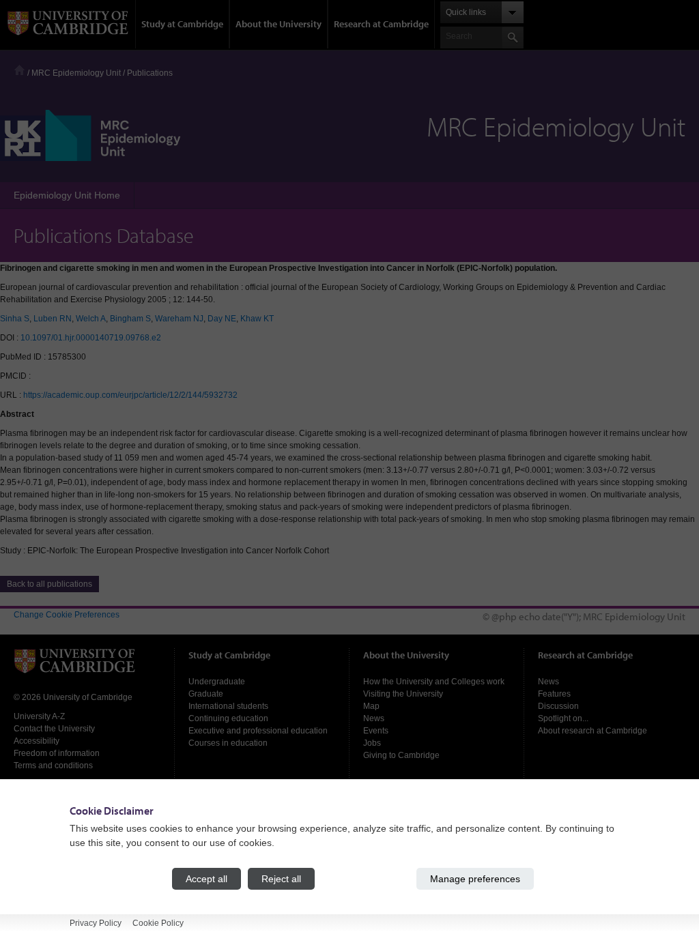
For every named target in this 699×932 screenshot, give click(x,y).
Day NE (222, 318)
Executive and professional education (258, 731)
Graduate (205, 694)
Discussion (558, 706)
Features (554, 694)
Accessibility (36, 741)
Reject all (281, 878)
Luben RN (52, 318)
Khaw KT (257, 318)
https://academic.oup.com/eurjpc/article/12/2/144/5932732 (130, 395)
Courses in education (228, 743)
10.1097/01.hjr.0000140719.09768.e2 (90, 338)
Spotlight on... (563, 718)
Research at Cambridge (381, 24)
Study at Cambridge (182, 24)
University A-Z (39, 716)
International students (228, 706)
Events (375, 731)
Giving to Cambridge (401, 755)
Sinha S (14, 318)
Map (371, 706)
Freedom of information (57, 753)
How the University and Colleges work (433, 681)
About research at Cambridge (592, 731)
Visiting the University (403, 694)
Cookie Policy (158, 923)
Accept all (206, 878)
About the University (279, 24)
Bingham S (130, 318)
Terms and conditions (53, 765)
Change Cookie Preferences (66, 615)
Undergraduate (216, 681)
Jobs (372, 743)
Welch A (91, 318)
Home (19, 70)
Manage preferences (475, 878)
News (373, 718)
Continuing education (228, 718)
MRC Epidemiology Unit (76, 73)
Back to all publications (49, 584)
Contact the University (54, 728)
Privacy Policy (96, 923)
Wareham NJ (179, 318)
